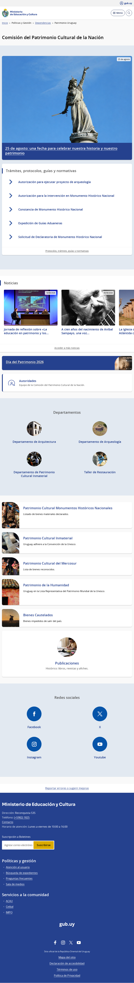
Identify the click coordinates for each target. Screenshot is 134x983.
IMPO (9, 912)
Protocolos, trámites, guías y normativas (67, 250)
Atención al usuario (18, 867)
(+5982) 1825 (22, 817)
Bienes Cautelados (38, 615)
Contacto (7, 822)
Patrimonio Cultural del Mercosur (50, 563)
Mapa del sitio (67, 957)
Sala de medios (15, 884)
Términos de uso (67, 969)
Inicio (5, 22)
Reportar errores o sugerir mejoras (67, 788)
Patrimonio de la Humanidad (46, 585)
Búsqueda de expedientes (22, 873)
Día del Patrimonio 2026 (25, 362)
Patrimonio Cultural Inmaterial (48, 538)
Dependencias (43, 22)
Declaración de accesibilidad (67, 963)
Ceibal (9, 906)
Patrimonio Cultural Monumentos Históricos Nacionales (67, 508)
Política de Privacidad (67, 975)
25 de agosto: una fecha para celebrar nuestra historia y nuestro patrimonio (61, 151)
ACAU (9, 901)
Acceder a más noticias (67, 347)
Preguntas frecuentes (19, 878)
